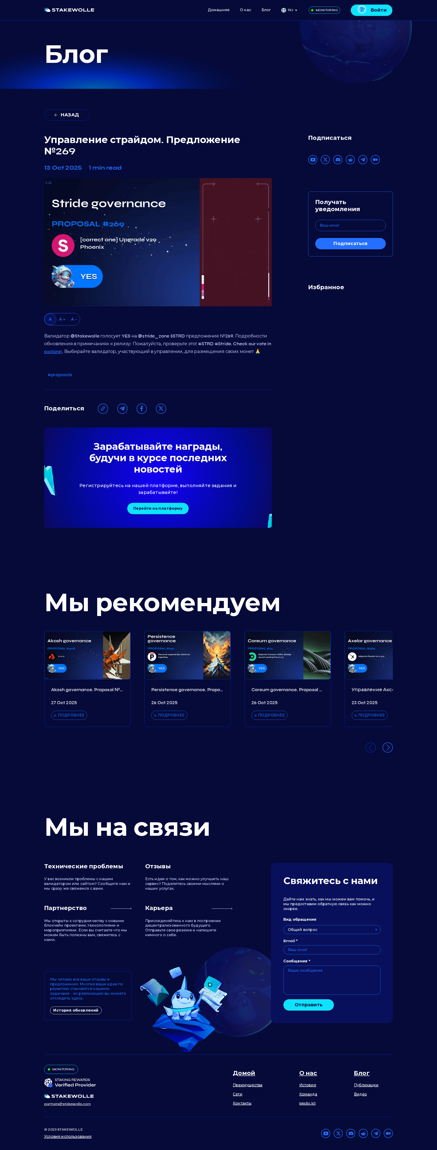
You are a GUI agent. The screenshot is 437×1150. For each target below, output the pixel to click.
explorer (53, 351)
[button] (294, 10)
